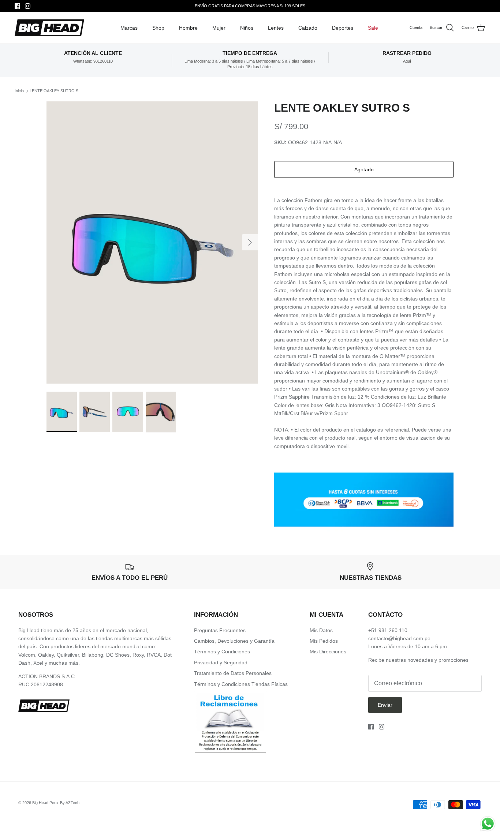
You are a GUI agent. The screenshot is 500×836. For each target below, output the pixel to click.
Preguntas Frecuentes (220, 630)
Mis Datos (321, 630)
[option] (152, 242)
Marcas (129, 28)
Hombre (188, 28)
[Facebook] (17, 6)
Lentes (276, 28)
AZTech (72, 802)
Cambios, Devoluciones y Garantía (234, 641)
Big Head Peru (45, 802)
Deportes (342, 28)
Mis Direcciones (328, 651)
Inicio (19, 91)
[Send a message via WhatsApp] (487, 823)
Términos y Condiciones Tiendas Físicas (241, 684)
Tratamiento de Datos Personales (233, 673)
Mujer (218, 28)
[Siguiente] (250, 242)
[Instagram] (27, 6)
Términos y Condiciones (222, 651)
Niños (246, 28)
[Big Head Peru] (49, 28)
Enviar (385, 705)
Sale (373, 28)
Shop (158, 28)
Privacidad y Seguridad (220, 662)
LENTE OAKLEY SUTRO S (54, 91)
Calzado (307, 28)
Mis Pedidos (324, 641)
